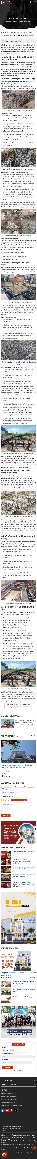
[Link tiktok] (16, 1110)
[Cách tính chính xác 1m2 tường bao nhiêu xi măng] (6, 999)
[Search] (31, 2)
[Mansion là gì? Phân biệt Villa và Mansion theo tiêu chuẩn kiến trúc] (7, 726)
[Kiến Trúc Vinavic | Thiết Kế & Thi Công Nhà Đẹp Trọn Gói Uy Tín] (6, 2)
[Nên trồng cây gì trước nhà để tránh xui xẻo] (6, 991)
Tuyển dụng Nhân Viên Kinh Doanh (23, 851)
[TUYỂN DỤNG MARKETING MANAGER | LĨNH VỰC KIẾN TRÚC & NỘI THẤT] (6, 885)
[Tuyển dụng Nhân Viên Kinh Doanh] (6, 854)
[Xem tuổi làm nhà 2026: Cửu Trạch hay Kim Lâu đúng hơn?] (6, 869)
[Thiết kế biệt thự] (18, 1022)
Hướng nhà (5, 1059)
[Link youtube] (7, 1110)
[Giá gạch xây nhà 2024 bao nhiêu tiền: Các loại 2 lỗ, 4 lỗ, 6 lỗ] (18, 961)
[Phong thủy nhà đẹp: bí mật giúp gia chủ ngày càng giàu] (6, 877)
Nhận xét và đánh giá (7, 796)
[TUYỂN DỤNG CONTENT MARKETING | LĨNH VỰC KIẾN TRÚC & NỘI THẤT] (6, 861)
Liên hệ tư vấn (19, 1070)
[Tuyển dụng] (18, 832)
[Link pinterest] (12, 1110)
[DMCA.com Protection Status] (18, 1124)
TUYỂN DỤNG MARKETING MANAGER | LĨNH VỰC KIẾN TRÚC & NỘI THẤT (24, 884)
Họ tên (4, 1047)
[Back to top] (34, 1148)
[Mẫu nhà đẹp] (18, 918)
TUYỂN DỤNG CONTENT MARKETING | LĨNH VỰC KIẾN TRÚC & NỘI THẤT (24, 861)
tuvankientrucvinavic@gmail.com (13, 1105)
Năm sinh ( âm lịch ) (8, 1053)
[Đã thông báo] (29, 1130)
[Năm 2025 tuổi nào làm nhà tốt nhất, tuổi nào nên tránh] (6, 984)
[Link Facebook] (3, 1110)
